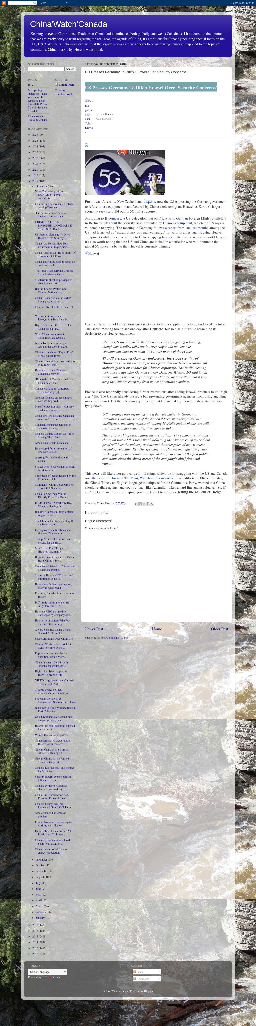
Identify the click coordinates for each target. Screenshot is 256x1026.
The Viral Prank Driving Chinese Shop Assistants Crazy (54, 272)
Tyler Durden (106, 114)
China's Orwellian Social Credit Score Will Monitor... (53, 841)
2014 (35, 942)
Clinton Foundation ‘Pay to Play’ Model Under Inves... (54, 353)
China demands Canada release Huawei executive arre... (52, 742)
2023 (35, 152)
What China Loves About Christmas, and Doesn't (50, 335)
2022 (35, 158)
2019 (35, 175)
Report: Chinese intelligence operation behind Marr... (51, 654)
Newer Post (94, 628)
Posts (139, 972)
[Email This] (137, 504)
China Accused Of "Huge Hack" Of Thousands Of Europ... (55, 254)
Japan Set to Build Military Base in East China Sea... (55, 709)
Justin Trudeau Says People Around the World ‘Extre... (52, 344)
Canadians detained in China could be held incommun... (55, 567)
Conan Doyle (66, 85)
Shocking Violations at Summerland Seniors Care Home (55, 700)
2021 (35, 164)
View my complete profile (64, 92)
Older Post (219, 628)
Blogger (148, 991)
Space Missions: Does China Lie (54, 638)
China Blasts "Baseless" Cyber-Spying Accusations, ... (53, 299)
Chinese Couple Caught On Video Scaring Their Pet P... (54, 435)
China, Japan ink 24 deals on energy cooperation (51, 850)
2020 (35, 169)
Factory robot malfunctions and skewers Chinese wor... (53, 531)
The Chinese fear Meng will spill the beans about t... (54, 522)
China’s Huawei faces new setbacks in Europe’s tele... (55, 363)
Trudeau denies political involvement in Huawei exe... (53, 691)
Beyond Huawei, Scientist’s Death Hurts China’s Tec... (54, 558)
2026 (35, 134)
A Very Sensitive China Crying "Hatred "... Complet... (53, 631)
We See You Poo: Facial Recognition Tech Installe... (52, 317)
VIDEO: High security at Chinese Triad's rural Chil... (54, 682)
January (40, 918)
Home (157, 628)
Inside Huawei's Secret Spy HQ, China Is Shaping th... (53, 504)
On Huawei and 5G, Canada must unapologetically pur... (54, 718)
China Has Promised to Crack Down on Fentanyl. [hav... (52, 796)
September (42, 871)
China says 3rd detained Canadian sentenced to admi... (54, 417)
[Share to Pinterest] (152, 504)
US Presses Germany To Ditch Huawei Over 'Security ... (52, 236)
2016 (35, 931)
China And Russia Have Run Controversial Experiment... (52, 245)
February (41, 912)
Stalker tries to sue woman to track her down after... (55, 468)
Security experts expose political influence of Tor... (53, 778)
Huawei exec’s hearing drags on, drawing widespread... (53, 586)
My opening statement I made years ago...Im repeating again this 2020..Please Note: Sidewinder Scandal (38, 100)
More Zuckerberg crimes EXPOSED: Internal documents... (49, 194)
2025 (35, 140)
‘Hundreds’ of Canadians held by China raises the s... (54, 381)
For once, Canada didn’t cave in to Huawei (54, 594)
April (39, 900)
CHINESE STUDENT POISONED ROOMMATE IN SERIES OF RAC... (54, 225)
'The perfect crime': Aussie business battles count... (50, 214)
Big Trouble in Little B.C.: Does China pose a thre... (54, 326)
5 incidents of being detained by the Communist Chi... (55, 477)
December (42, 186)
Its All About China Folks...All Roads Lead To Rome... (53, 832)
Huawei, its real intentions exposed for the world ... (55, 727)
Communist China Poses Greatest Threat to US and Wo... (54, 486)
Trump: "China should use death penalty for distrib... (53, 540)
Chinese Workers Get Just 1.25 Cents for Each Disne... (53, 645)
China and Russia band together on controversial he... (55, 263)
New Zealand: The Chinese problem (50, 814)
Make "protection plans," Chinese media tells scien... (54, 408)
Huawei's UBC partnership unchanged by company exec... (54, 613)
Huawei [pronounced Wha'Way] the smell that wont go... (53, 622)
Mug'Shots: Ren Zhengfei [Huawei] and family (49, 549)
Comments (142, 979)
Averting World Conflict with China (51, 459)
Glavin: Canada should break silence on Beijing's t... (51, 751)
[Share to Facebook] (148, 504)
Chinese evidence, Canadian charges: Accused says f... (51, 787)
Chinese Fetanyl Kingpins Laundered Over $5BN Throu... (54, 805)
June (39, 889)
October (41, 865)
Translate (55, 977)
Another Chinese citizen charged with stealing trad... (53, 399)
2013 (35, 948)
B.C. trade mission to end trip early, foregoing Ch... (52, 604)
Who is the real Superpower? (51, 735)
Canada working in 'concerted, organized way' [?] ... (52, 390)
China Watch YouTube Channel (38, 117)
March (40, 906)
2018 (35, 181)
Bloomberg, (113, 218)
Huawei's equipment (177, 222)
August (40, 877)
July (38, 883)
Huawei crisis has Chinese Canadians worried (50, 372)
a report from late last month (186, 227)
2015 (35, 936)
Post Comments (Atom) (114, 637)
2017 (35, 925)
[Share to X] (144, 504)
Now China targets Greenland (52, 443)
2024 (35, 146)
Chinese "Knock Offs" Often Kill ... (54, 308)
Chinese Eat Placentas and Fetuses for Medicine (54, 769)
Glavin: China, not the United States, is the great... (52, 760)
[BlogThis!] (140, 504)
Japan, (150, 201)
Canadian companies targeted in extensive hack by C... (53, 426)
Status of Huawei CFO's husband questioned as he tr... (54, 577)
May (39, 894)
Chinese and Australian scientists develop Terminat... (54, 205)
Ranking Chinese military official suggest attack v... (54, 513)
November (42, 859)
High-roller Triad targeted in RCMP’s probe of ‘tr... (51, 673)
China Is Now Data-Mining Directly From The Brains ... (53, 495)
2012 (35, 954)
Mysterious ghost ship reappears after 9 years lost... (53, 281)
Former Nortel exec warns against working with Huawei (54, 823)
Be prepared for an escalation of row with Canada (53, 450)
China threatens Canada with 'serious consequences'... (51, 664)
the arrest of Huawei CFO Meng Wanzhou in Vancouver (132, 477)
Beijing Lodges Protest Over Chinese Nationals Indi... (51, 290)
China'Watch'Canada (68, 24)
